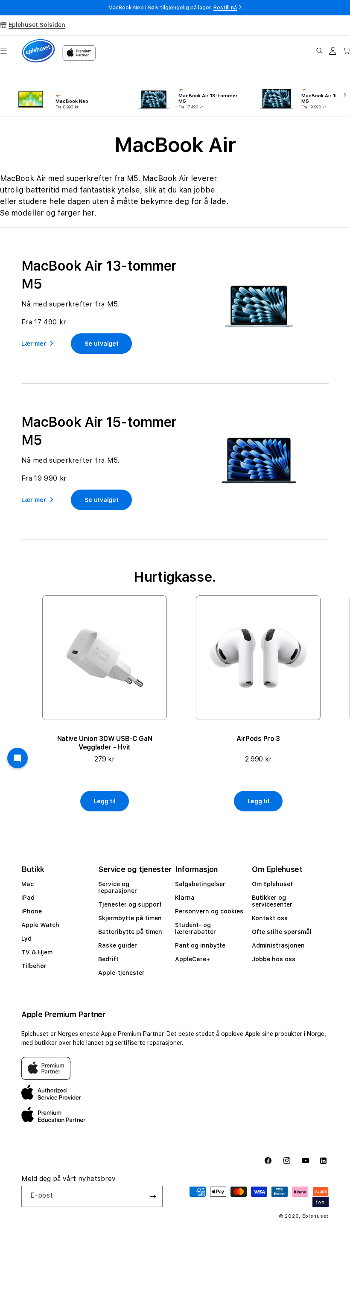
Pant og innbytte (200, 945)
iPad (28, 897)
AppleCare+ (192, 959)
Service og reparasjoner (117, 887)
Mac (27, 884)
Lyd (26, 938)
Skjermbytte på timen (130, 918)
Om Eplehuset (272, 884)
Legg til (105, 801)
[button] (319, 51)
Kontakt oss (270, 918)
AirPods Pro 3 (258, 739)
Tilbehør (34, 965)
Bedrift (108, 959)
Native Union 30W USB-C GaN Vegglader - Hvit (104, 743)
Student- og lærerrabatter (195, 928)
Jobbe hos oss (273, 959)
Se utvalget (102, 343)
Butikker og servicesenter (272, 901)
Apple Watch (40, 925)
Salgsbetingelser (200, 884)
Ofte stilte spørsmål (282, 931)
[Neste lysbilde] (343, 94)
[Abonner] (152, 1196)
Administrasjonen (278, 945)
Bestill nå (225, 8)
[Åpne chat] (17, 758)
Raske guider (117, 945)
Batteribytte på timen (130, 931)
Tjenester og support (130, 904)
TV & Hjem (36, 952)
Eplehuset (315, 1216)
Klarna (185, 897)
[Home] (38, 50)
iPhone (31, 911)
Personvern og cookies (209, 911)
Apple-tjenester (121, 972)
